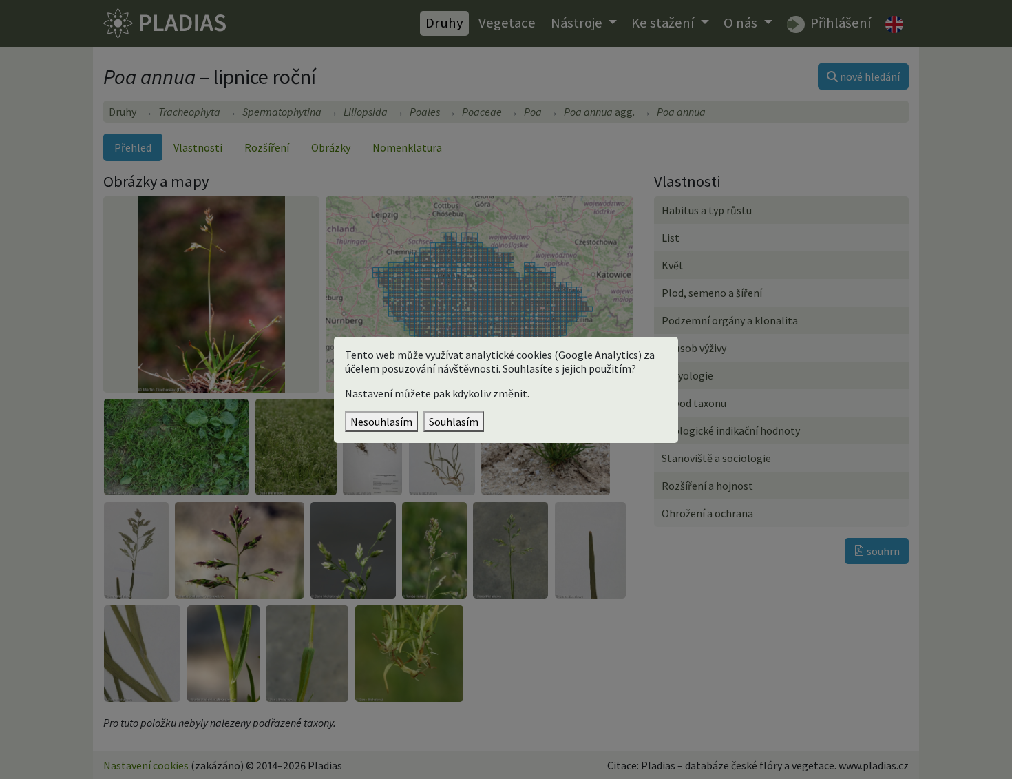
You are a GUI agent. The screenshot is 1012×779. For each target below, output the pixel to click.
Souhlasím (453, 421)
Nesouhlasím (381, 421)
